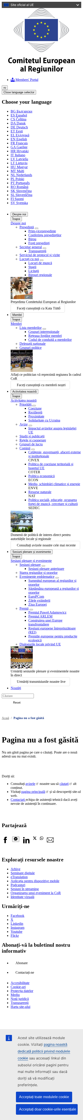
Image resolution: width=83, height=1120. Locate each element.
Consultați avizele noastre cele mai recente (46, 545)
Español (19, 115)
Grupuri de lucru (31, 444)
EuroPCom (36, 596)
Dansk (18, 123)
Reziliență (35, 412)
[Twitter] (35, 839)
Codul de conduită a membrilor (50, 340)
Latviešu (19, 159)
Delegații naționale (32, 343)
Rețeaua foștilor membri (45, 336)
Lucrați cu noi (29, 259)
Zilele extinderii (39, 600)
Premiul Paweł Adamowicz (47, 612)
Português (20, 183)
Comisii (24, 448)
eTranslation (19, 877)
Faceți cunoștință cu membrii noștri (41, 385)
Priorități (25, 404)
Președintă (26, 227)
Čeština (18, 119)
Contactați (18, 799)
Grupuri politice (30, 347)
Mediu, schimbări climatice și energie (54, 484)
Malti (17, 171)
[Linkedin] (26, 842)
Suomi (17, 199)
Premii (24, 608)
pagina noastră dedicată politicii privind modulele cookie (44, 1051)
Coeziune (35, 408)
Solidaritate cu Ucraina (44, 420)
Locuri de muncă (40, 263)
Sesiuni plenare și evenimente (31, 551)
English (19, 139)
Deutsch (19, 127)
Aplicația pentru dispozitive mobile (35, 881)
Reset (17, 702)
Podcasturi (18, 885)
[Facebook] (5, 842)
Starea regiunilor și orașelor (38, 572)
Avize (23, 424)
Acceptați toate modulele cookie (44, 1097)
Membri (17, 315)
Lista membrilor (30, 328)
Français (19, 143)
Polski (17, 179)
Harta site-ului (20, 1007)
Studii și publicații (31, 436)
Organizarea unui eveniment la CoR (36, 893)
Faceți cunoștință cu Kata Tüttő (38, 308)
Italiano (18, 155)
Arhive (15, 869)
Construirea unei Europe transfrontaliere (45, 622)
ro (5, 87)
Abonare (21, 963)
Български (21, 111)
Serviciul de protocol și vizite (39, 255)
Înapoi (16, 219)
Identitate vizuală (22, 897)
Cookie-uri (18, 987)
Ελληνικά (20, 135)
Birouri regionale (40, 275)
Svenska (19, 203)
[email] (50, 842)
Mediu (15, 995)
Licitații (33, 271)
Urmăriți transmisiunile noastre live (41, 681)
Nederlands (21, 175)
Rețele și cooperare (32, 440)
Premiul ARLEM (40, 616)
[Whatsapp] (41, 839)
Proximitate (36, 416)
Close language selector (19, 92)
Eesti (17, 131)
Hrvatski (20, 151)
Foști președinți (39, 243)
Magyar (19, 167)
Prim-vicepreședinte (42, 231)
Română (19, 187)
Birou (32, 239)
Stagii (32, 267)
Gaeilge (19, 147)
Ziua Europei (37, 604)
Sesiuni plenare (30, 565)
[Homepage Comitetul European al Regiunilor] (41, 72)
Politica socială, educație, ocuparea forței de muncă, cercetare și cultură (53, 502)
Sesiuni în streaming (25, 889)
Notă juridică (20, 999)
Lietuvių (19, 163)
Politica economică (41, 476)
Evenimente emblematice (36, 576)
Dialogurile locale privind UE (40, 644)
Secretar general (30, 247)
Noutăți (16, 688)
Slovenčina (21, 191)
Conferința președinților (44, 235)
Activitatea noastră (24, 391)
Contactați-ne (24, 972)
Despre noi (19, 214)
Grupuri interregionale (43, 332)
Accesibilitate (20, 983)
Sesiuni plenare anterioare (46, 568)
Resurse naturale (39, 492)
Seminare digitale (23, 873)
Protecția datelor (22, 991)
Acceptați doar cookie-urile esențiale (47, 1109)
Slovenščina (21, 195)
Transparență (37, 251)
